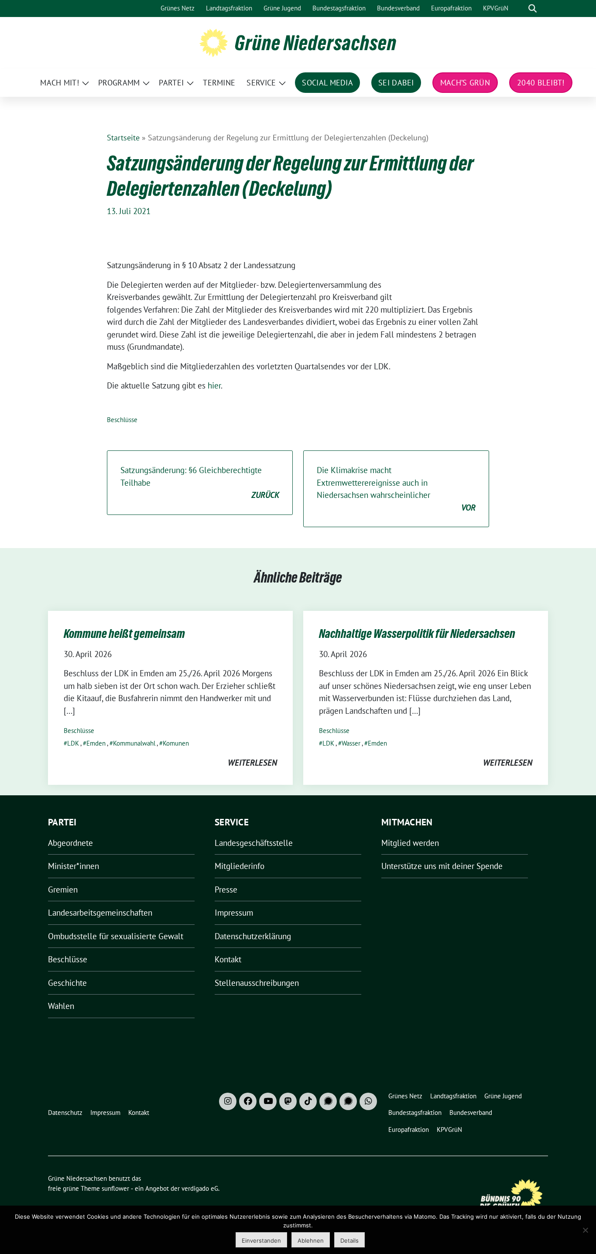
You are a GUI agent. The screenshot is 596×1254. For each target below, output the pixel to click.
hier (214, 385)
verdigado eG (200, 1188)
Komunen (176, 743)
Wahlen (61, 1006)
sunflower (115, 1188)
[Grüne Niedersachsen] (213, 42)
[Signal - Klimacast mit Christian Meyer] (328, 1101)
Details (349, 1240)
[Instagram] (227, 1101)
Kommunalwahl (134, 743)
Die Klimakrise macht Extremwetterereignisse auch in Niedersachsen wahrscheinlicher (396, 489)
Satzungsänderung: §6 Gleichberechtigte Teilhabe (199, 482)
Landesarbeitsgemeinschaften (100, 912)
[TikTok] (308, 1101)
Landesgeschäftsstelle (254, 843)
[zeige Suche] (532, 8)
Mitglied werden (410, 843)
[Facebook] (248, 1101)
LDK (73, 743)
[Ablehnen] (585, 1230)
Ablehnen (311, 1240)
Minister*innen (73, 866)
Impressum (234, 912)
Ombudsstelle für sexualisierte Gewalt (115, 936)
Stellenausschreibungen (257, 983)
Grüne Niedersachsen (316, 43)
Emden (96, 743)
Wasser (351, 743)
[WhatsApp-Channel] (368, 1101)
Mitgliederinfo (239, 866)
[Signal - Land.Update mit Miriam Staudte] (348, 1101)
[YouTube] (268, 1101)
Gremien (63, 889)
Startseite (123, 138)
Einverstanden (261, 1240)
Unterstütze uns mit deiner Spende (442, 866)
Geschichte (67, 983)
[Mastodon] (288, 1101)
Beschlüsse (122, 420)
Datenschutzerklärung (253, 936)
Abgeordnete (70, 843)
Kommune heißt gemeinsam (124, 634)
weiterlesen (252, 762)
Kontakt (228, 959)
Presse (226, 889)
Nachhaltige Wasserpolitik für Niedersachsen (417, 634)
